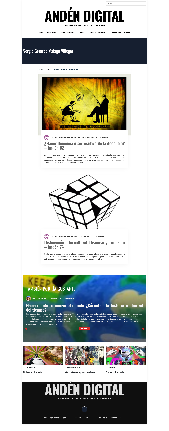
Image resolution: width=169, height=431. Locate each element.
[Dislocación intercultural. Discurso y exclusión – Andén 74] (84, 204)
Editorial (82, 33)
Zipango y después (73, 368)
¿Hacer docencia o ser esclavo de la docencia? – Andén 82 (84, 145)
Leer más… (84, 329)
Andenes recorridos (67, 33)
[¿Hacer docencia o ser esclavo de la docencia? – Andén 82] (84, 105)
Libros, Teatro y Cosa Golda (98, 33)
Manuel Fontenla (41, 298)
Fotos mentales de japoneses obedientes (80, 372)
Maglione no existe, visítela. (33, 372)
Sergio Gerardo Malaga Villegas (65, 137)
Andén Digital (84, 15)
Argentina (112, 368)
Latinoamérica (103, 137)
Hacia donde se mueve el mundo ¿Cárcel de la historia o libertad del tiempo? (84, 307)
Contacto (127, 33)
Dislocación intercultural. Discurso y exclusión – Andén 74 (84, 244)
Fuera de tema (116, 33)
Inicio (41, 33)
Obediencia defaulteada (115, 372)
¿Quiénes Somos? (51, 33)
